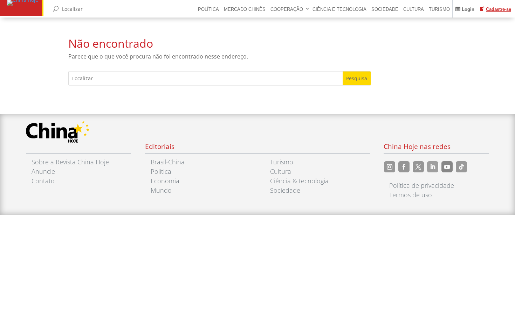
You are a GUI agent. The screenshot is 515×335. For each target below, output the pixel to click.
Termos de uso (410, 195)
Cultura (413, 9)
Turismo (439, 9)
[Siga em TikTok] (461, 167)
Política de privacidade (421, 185)
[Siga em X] (418, 167)
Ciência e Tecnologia (339, 9)
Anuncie (43, 171)
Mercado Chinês (245, 9)
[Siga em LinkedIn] (433, 167)
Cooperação (286, 9)
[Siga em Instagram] (390, 167)
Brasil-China (168, 162)
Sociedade (384, 9)
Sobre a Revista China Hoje (70, 162)
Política (208, 9)
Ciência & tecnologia (299, 181)
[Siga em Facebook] (404, 167)
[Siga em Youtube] (447, 167)
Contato (43, 181)
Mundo (161, 190)
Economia (165, 181)
